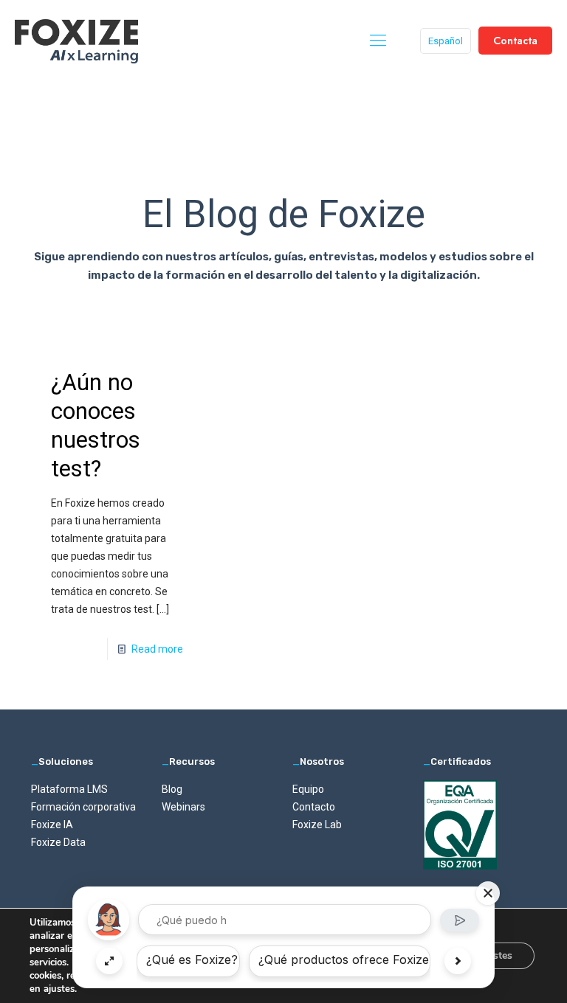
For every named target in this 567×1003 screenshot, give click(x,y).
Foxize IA (52, 824)
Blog (172, 789)
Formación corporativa (83, 807)
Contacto (313, 807)
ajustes (59, 989)
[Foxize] (76, 40)
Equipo (308, 789)
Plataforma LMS (69, 789)
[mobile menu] (378, 40)
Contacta (515, 40)
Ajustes (494, 955)
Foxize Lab (317, 824)
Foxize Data (58, 842)
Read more (157, 649)
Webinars (183, 807)
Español (445, 40)
